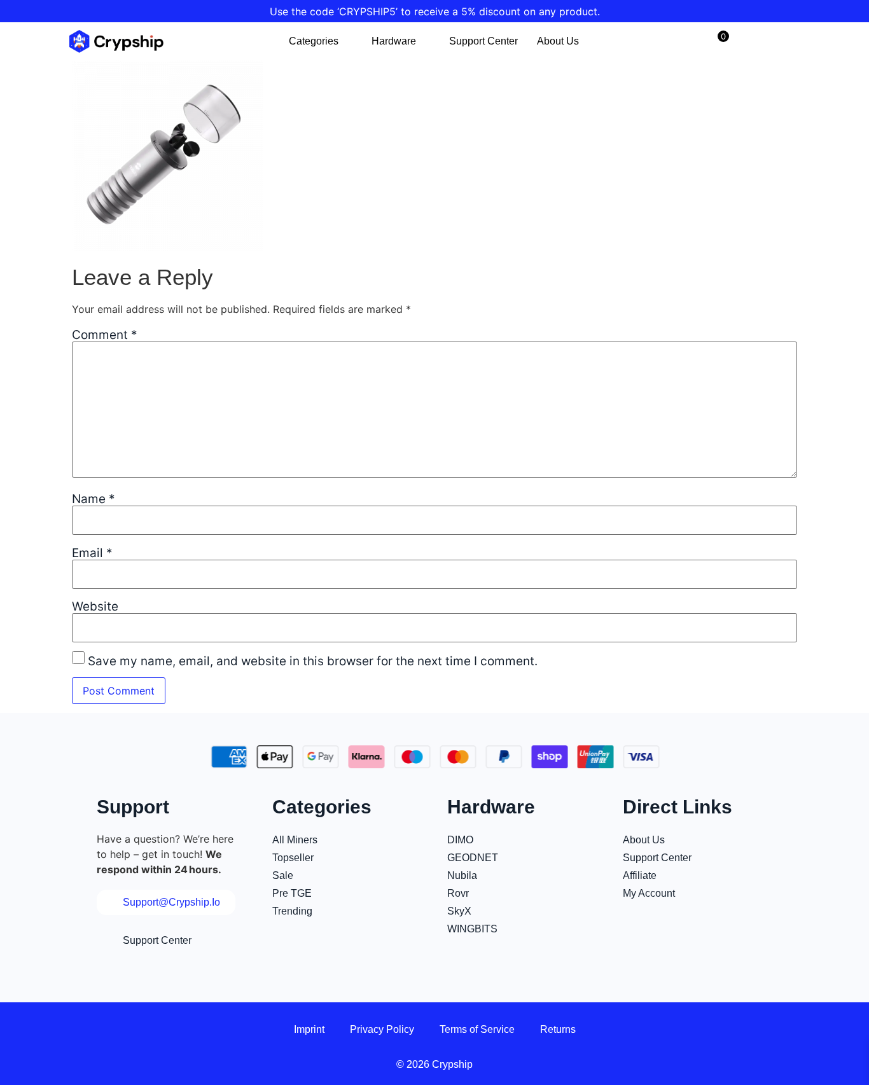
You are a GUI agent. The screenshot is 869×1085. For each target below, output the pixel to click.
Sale (282, 875)
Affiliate (640, 875)
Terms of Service (477, 1029)
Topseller (293, 857)
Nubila (462, 875)
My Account (649, 893)
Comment (104, 335)
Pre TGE (292, 893)
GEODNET (472, 857)
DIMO (460, 839)
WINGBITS (472, 928)
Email (92, 553)
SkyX (459, 911)
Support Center (483, 41)
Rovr (458, 893)
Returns (558, 1029)
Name (93, 499)
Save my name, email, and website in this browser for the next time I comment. (313, 661)
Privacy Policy (382, 1029)
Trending (292, 911)
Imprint (309, 1029)
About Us (558, 41)
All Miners (294, 839)
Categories (313, 41)
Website (95, 606)
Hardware (394, 41)
